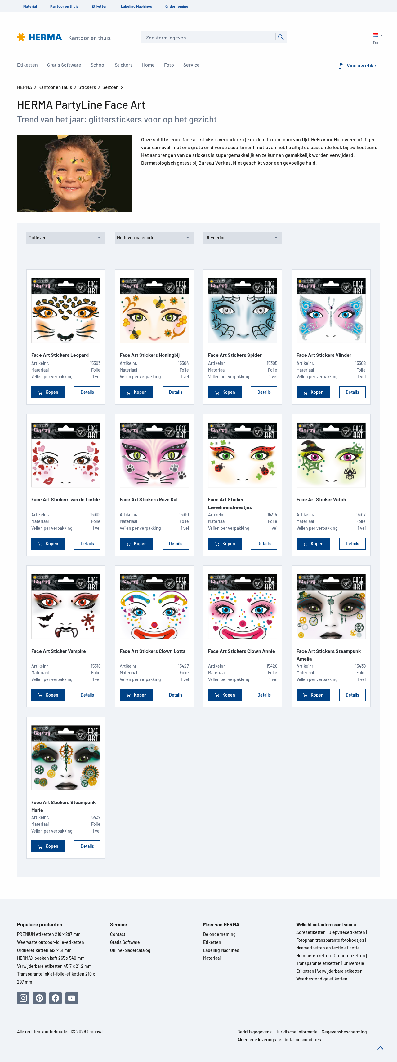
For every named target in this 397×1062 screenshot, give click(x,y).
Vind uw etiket (362, 65)
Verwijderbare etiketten (340, 971)
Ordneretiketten (349, 955)
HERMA (25, 87)
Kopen (51, 392)
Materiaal (212, 958)
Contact (117, 934)
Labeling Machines (136, 6)
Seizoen (110, 87)
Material (30, 6)
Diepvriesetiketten (346, 932)
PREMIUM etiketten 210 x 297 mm (49, 934)
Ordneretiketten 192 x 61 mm (44, 950)
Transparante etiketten (318, 963)
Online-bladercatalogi (131, 950)
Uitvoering (215, 237)
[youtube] (71, 998)
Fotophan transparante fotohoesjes (330, 940)
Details (87, 392)
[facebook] (55, 998)
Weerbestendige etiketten (321, 978)
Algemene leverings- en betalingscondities (279, 1039)
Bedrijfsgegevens (254, 1031)
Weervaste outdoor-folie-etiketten (50, 942)
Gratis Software (125, 942)
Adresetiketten (311, 932)
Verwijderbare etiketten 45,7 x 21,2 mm (54, 966)
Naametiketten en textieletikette (328, 947)
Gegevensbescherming (344, 1031)
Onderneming (176, 6)
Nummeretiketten (313, 955)
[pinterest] (39, 998)
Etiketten (100, 6)
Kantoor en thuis (64, 6)
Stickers (87, 87)
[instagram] (23, 998)
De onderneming (219, 934)
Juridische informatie (297, 1031)
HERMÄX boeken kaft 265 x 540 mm (51, 958)
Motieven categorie (135, 237)
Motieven (38, 237)
